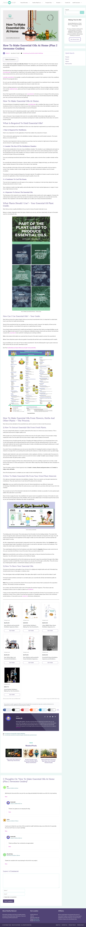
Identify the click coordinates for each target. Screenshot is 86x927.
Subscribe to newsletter (10, 897)
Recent (67, 59)
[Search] (82, 12)
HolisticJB (8, 53)
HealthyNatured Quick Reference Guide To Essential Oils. (21, 347)
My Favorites (68, 63)
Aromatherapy (26, 53)
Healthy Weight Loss (36, 2)
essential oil (13, 332)
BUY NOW (12, 630)
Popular (67, 57)
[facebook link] (45, 717)
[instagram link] (47, 717)
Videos (67, 61)
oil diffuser (30, 589)
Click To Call (36, 919)
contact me (25, 596)
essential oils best (33, 735)
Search (67, 9)
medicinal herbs (13, 89)
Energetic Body (48, 2)
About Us (58, 924)
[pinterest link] (55, 717)
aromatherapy (31, 104)
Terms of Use (80, 924)
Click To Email (36, 920)
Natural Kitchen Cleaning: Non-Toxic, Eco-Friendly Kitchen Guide (48, 761)
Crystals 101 (67, 2)
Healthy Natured (16, 924)
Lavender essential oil (8, 77)
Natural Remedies (24, 2)
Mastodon (18, 727)
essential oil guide (19, 735)
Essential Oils (32, 53)
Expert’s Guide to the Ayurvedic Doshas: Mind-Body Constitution (31, 761)
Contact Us (64, 924)
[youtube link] (52, 717)
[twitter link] (50, 717)
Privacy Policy (72, 924)
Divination (58, 2)
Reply (6, 796)
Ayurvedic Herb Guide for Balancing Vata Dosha (14, 759)
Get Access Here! (75, 39)
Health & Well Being (39, 53)
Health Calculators (76, 2)
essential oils (30, 94)
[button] (6, 12)
